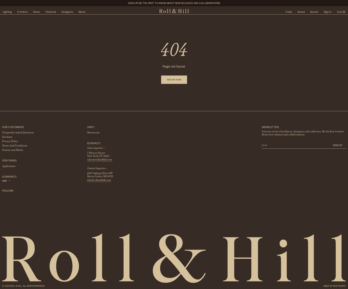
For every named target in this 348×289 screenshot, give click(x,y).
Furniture (22, 11)
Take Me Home (174, 79)
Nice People (339, 286)
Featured (50, 11)
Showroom (93, 133)
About (81, 11)
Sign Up (337, 145)
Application (8, 166)
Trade (288, 11)
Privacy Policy (10, 141)
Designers (67, 11)
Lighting (7, 11)
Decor (36, 11)
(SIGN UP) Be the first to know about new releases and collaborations (174, 3)
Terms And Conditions (14, 146)
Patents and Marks (12, 150)
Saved (301, 11)
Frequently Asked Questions (18, 133)
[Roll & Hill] (174, 11)
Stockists (7, 137)
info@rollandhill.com (99, 180)
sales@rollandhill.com (100, 160)
